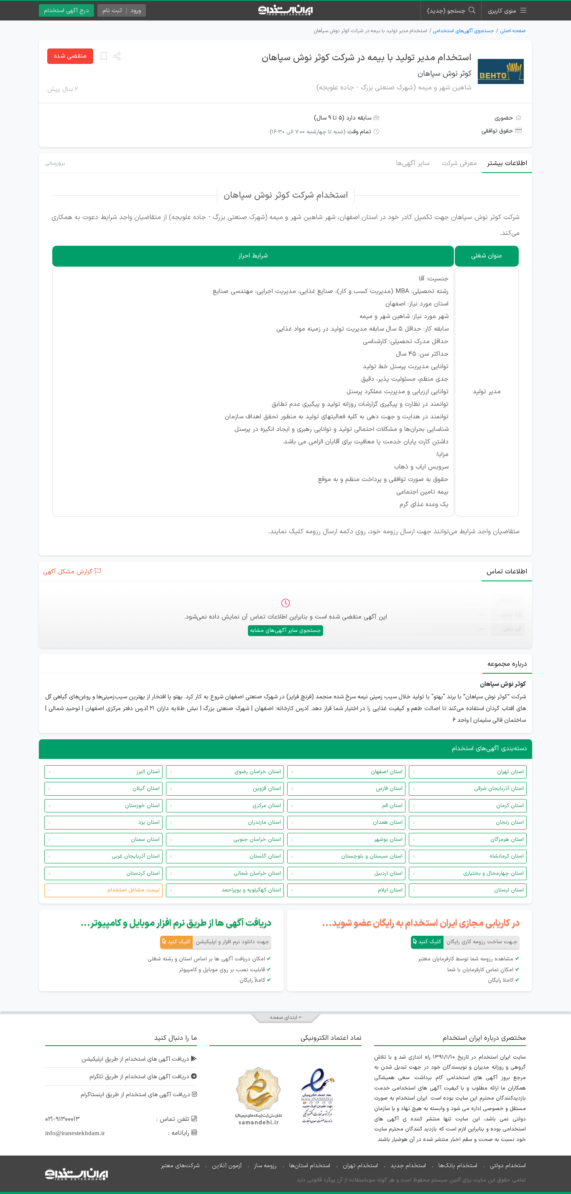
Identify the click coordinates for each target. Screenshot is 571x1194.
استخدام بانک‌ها (457, 1165)
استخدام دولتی (508, 1165)
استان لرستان (509, 890)
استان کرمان (510, 806)
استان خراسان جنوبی (257, 839)
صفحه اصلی (512, 31)
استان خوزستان (142, 806)
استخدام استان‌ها (309, 1165)
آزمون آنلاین (227, 1165)
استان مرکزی (266, 806)
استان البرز (148, 772)
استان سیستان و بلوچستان (372, 856)
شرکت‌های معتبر (180, 1165)
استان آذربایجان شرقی (499, 788)
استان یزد (149, 822)
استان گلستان (265, 856)
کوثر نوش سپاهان (445, 73)
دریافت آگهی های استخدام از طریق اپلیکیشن (136, 1059)
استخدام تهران (360, 1165)
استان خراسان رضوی (258, 772)
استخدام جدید (408, 1165)
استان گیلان (146, 788)
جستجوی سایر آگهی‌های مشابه (285, 630)
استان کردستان (143, 873)
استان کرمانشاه (506, 856)
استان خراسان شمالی (257, 873)
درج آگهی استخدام (66, 10)
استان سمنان (145, 839)
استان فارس (389, 788)
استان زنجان (510, 822)
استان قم (392, 806)
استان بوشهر (388, 839)
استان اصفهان (387, 772)
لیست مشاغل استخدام (133, 890)
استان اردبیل (388, 873)
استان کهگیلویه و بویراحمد (251, 890)
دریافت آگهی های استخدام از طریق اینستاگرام (136, 1094)
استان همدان (388, 822)
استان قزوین (267, 788)
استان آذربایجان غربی (136, 856)
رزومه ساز (265, 1165)
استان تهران (510, 772)
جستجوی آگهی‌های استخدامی (463, 31)
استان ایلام (390, 890)
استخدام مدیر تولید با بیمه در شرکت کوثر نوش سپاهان (367, 58)
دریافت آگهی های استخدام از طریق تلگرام (140, 1076)
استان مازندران (264, 822)
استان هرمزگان (507, 839)
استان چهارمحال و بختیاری (493, 873)
